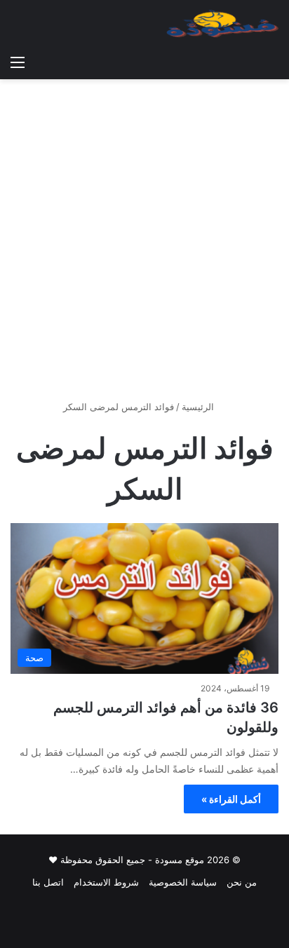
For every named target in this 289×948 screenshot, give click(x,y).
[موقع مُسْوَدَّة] (222, 24)
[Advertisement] (144, 244)
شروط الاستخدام (106, 882)
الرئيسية (199, 406)
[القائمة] (18, 61)
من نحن (242, 882)
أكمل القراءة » (231, 799)
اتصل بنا (48, 882)
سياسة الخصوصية (183, 882)
